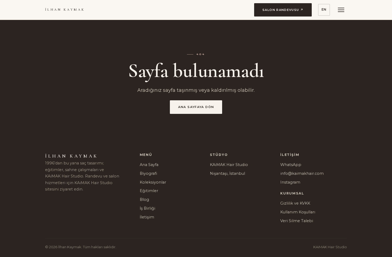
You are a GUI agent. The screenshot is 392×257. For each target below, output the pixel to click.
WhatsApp (290, 164)
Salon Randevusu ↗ (282, 10)
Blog (144, 199)
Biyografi (148, 173)
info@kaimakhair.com (302, 173)
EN (324, 9)
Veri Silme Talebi (296, 220)
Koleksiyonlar (153, 182)
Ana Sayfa (149, 164)
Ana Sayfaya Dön (196, 107)
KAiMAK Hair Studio (229, 164)
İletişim (147, 217)
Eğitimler (149, 190)
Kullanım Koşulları (297, 212)
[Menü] (341, 10)
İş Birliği (147, 208)
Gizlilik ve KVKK (295, 203)
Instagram (290, 182)
